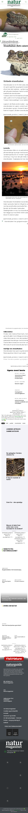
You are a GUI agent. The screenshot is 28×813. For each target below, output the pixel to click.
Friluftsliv (4, 635)
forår (7, 423)
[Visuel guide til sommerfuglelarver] (10, 393)
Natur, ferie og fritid (21, 398)
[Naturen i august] (10, 384)
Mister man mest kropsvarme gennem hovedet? (6, 638)
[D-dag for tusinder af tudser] (15, 467)
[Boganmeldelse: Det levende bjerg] (14, 560)
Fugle (16, 635)
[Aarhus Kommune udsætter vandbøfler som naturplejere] (10, 401)
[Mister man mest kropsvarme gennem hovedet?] (7, 631)
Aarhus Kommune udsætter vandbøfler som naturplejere (21, 402)
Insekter (17, 390)
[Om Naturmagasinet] (20, 692)
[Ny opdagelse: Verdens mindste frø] (15, 443)
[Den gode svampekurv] (20, 575)
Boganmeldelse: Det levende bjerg (11, 569)
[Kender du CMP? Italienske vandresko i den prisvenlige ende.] (14, 594)
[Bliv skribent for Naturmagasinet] (20, 683)
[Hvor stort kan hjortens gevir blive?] (14, 615)
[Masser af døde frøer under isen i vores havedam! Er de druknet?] (15, 515)
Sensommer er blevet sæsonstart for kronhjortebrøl (20, 376)
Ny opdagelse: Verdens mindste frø (14, 454)
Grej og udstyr (5, 596)
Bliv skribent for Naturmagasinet (8, 682)
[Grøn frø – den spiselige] (15, 492)
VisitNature (16, 810)
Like (9, 729)
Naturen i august (19, 383)
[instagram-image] (7, 762)
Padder (4, 36)
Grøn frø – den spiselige (14, 502)
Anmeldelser (5, 568)
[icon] (5, 752)
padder (11, 423)
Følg (15, 729)
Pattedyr (4, 623)
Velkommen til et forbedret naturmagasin (8, 700)
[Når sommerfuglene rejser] (7, 575)
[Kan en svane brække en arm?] (20, 631)
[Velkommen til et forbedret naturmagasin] (20, 700)
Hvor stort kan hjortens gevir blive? (11, 625)
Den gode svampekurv (19, 581)
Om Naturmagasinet (8, 690)
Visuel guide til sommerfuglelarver (20, 392)
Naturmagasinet (19, 416)
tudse (23, 423)
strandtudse (18, 423)
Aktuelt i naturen (20, 373)
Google (3, 419)
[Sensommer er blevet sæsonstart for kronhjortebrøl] (10, 376)
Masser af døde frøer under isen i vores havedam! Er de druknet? (14, 527)
